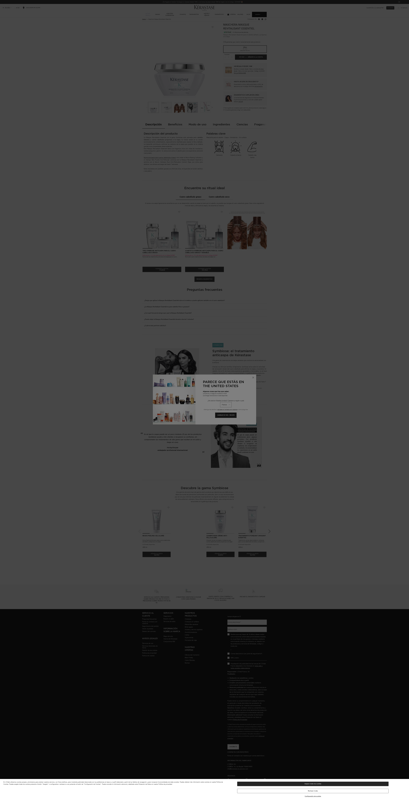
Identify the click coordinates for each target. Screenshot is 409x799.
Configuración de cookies (313, 796)
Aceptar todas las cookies (313, 784)
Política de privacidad (165, 784)
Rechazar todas (313, 791)
